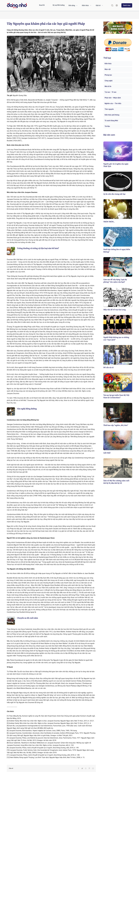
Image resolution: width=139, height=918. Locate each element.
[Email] (93, 768)
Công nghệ (108, 81)
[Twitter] (82, 768)
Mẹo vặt (108, 69)
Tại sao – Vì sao (110, 92)
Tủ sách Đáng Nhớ (111, 121)
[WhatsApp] (85, 768)
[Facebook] (78, 768)
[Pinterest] (89, 768)
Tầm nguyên (109, 109)
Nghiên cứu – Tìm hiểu (113, 103)
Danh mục (126, 5)
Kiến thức (108, 64)
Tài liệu (107, 126)
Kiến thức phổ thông (112, 115)
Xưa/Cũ (42, 5)
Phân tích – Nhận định (113, 98)
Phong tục (108, 75)
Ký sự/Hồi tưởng (59, 5)
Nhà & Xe (108, 86)
